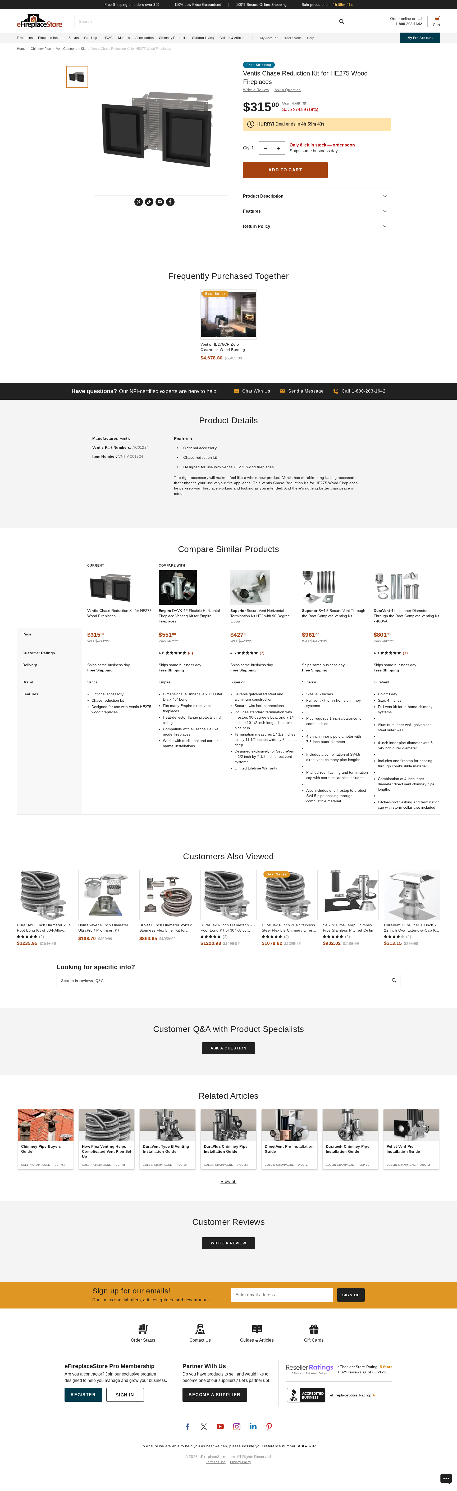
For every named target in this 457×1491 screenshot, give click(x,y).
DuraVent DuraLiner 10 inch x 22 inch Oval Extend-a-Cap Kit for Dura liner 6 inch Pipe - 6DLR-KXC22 (410, 928)
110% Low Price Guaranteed (198, 5)
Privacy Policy (240, 1462)
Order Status (292, 38)
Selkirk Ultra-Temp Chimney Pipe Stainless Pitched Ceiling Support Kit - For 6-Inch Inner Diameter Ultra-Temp (349, 928)
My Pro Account (420, 38)
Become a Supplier (215, 1394)
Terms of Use (216, 1462)
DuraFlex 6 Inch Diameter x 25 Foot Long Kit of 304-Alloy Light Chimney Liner (227, 928)
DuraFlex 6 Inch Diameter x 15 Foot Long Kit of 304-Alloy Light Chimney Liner (44, 928)
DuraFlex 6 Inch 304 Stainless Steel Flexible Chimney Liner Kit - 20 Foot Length (288, 928)
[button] (302, 391)
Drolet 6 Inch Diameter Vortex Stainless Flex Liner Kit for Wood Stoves (165, 928)
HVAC (108, 38)
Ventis (125, 438)
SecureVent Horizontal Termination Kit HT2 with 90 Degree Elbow (260, 615)
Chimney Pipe (41, 49)
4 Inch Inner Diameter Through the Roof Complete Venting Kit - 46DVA (406, 615)
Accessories (144, 38)
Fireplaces (25, 38)
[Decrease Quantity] (265, 148)
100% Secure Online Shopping (261, 5)
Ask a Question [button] (288, 90)
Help (310, 38)
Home (21, 49)
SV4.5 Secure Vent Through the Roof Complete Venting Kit (333, 613)
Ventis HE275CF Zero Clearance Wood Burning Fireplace (222, 347)
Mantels (124, 38)
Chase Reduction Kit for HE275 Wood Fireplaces (119, 613)
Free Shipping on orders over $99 (131, 5)
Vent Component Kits (71, 49)
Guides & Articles (232, 38)
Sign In (125, 1395)
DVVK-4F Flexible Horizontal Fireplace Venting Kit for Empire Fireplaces (189, 615)
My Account (268, 38)
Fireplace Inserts (50, 38)
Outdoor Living (203, 38)
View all (229, 1181)
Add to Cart (285, 170)
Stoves (73, 38)
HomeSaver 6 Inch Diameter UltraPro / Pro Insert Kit (103, 927)
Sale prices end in (327, 5)
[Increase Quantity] (278, 148)
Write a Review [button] (256, 90)
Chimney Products (173, 38)
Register (83, 1394)
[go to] (228, 314)
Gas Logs (91, 38)
